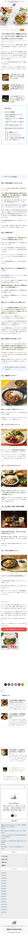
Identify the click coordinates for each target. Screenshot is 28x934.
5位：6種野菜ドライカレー (12, 132)
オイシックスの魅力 (10, 112)
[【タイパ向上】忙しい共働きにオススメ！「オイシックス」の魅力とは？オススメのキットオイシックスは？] (15, 684)
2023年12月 (4, 904)
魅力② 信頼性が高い (11, 116)
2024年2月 (3, 899)
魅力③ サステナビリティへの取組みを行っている (15, 119)
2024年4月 (3, 894)
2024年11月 (4, 878)
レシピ (3, 691)
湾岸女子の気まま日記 (14, 929)
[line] (22, 684)
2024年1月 (3, 901)
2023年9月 (3, 912)
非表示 (9, 108)
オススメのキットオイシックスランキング (14, 128)
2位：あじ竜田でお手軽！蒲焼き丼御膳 (15, 138)
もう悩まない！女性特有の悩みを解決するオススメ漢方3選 (13, 841)
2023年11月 (4, 907)
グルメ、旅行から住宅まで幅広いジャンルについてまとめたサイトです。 (14, 927)
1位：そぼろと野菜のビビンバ (13, 139)
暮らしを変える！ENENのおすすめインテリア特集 (13, 830)
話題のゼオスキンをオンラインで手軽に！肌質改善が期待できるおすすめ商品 (13, 825)
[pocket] (12, 684)
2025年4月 (3, 872)
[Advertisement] (14, 159)
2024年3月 (3, 896)
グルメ (3, 689)
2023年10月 (4, 909)
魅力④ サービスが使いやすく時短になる (15, 122)
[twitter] (5, 684)
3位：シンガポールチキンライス (13, 136)
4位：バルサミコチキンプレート (13, 134)
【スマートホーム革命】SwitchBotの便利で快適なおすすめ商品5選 (13, 835)
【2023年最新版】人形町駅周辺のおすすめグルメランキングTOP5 (17, 715)
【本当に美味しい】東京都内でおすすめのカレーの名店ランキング (17, 751)
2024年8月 (3, 883)
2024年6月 (3, 888)
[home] (15, 815)
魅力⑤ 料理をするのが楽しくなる (14, 125)
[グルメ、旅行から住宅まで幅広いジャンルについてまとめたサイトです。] (14, 5)
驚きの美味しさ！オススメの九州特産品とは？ (12, 846)
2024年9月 (3, 880)
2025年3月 (3, 875)
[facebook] (9, 684)
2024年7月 (3, 886)
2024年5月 (3, 891)
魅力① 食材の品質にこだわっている (14, 114)
